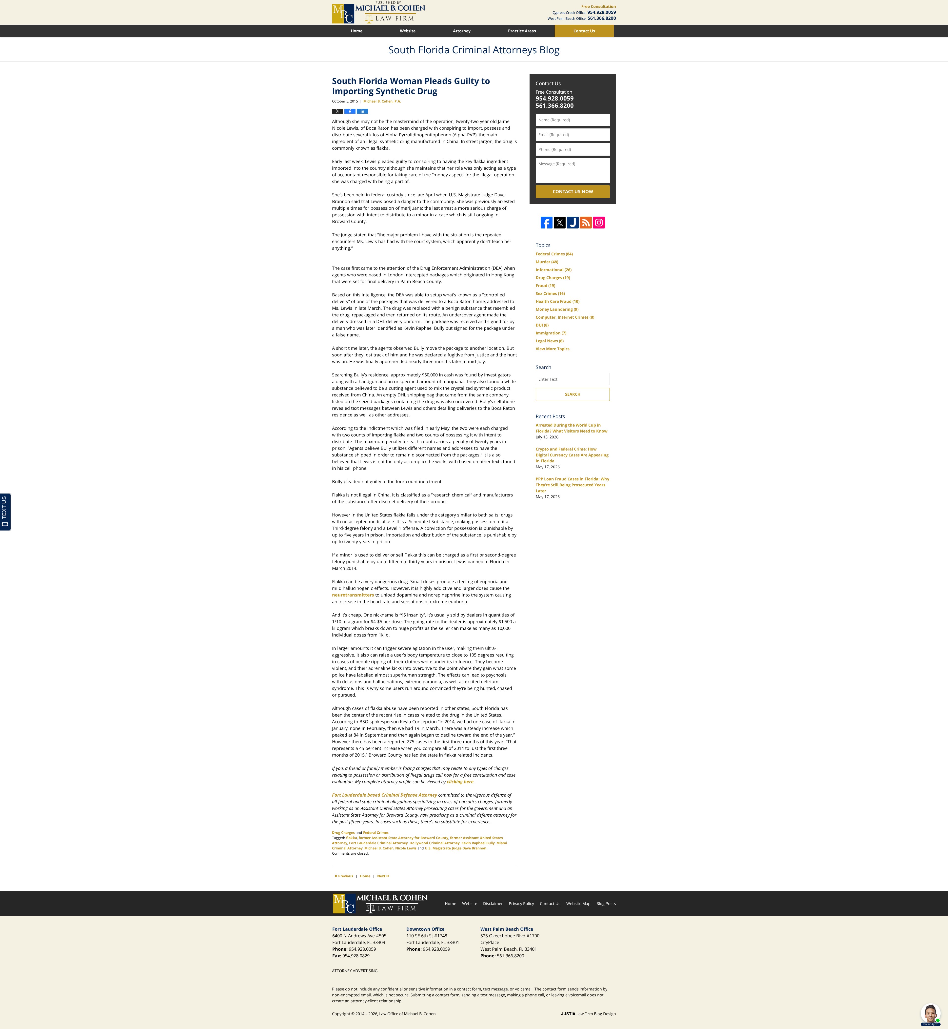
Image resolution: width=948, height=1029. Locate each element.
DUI (542, 325)
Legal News (550, 341)
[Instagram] (599, 222)
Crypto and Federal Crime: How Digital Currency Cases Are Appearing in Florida (572, 455)
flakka (351, 837)
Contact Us (584, 31)
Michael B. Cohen (379, 848)
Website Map (578, 903)
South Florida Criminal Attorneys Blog (378, 12)
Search (572, 394)
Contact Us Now (573, 191)
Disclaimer (493, 903)
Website (407, 31)
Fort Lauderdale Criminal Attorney (378, 843)
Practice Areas (522, 31)
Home (356, 31)
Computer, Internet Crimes (565, 317)
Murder (547, 262)
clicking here (460, 781)
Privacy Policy (521, 903)
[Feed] (586, 222)
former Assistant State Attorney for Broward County (403, 837)
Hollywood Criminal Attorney (435, 843)
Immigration (551, 333)
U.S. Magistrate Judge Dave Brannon (455, 848)
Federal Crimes (376, 832)
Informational (554, 269)
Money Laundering (557, 309)
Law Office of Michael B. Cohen (407, 1013)
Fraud (545, 285)
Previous (344, 875)
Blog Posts (606, 903)
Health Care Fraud (557, 301)
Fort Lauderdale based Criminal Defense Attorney (384, 795)
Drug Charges (343, 832)
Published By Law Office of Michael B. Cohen (582, 12)
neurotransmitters (353, 595)
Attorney (462, 31)
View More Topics (553, 348)
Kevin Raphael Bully (478, 843)
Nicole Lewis (405, 848)
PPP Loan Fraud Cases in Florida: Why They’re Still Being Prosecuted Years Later (572, 485)
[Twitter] (560, 222)
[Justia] (573, 222)
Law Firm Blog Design (588, 1013)
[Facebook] (547, 222)
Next (383, 875)
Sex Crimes (550, 293)
